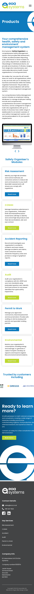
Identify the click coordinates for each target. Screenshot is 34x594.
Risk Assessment (8, 525)
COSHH (4, 529)
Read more (12, 194)
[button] (9, 145)
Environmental (7, 545)
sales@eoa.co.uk (11, 505)
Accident (5, 533)
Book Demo (9, 438)
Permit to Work (7, 541)
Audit (4, 537)
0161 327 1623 (9, 509)
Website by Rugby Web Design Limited (17, 590)
